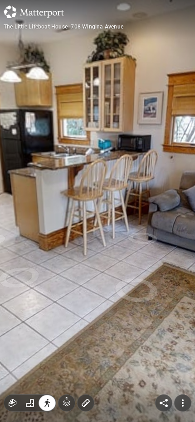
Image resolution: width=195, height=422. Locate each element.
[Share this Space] (163, 403)
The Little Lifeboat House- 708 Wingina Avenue (63, 27)
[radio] (12, 403)
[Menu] (182, 403)
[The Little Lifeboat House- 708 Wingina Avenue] (97, 211)
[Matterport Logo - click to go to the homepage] (34, 12)
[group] (30, 403)
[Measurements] (85, 403)
